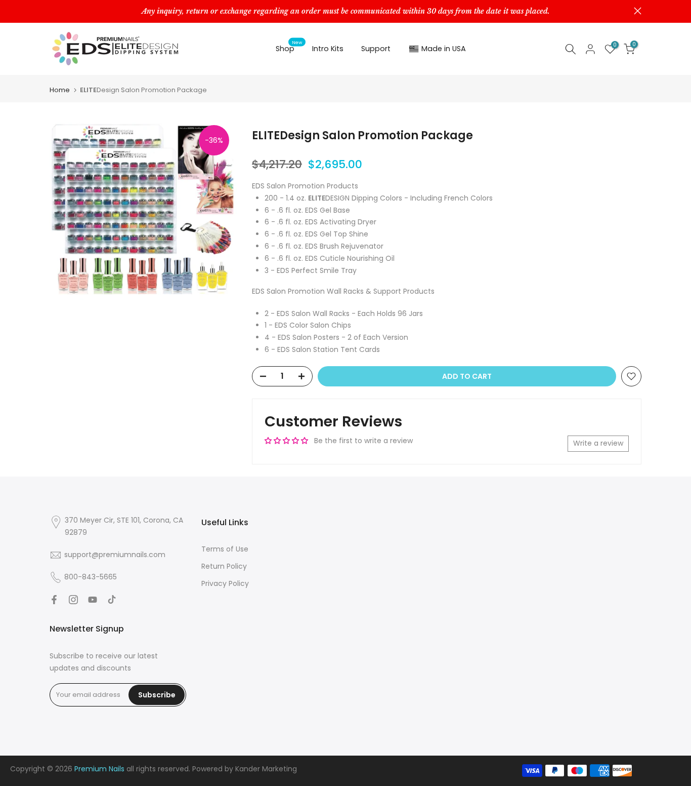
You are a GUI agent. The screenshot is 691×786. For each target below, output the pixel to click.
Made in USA (443, 49)
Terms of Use (224, 549)
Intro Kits (327, 49)
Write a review (598, 443)
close (53, 11)
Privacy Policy (225, 583)
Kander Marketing (266, 769)
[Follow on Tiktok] (111, 600)
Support (376, 49)
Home (60, 90)
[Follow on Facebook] (54, 600)
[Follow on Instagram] (73, 600)
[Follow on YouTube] (92, 600)
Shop (289, 48)
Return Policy (224, 566)
